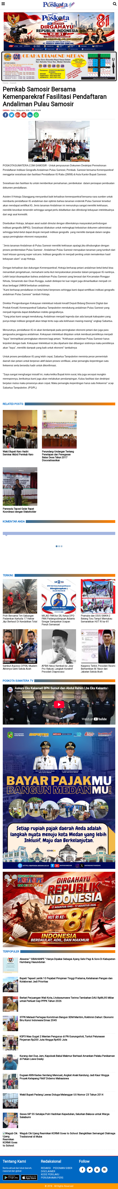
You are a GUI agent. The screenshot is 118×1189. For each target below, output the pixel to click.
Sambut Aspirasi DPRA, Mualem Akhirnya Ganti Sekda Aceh (20, 667)
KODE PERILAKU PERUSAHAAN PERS (52, 1176)
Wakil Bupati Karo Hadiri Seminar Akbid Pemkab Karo (18, 453)
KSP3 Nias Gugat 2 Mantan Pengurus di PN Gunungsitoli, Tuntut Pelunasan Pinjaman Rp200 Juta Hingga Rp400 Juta (62, 1038)
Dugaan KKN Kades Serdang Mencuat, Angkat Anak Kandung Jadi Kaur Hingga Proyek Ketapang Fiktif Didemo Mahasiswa (64, 1077)
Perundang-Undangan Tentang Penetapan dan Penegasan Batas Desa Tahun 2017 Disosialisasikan (58, 456)
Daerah (13, 83)
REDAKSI (46, 1168)
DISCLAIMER (48, 1171)
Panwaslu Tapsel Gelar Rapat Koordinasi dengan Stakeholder (19, 510)
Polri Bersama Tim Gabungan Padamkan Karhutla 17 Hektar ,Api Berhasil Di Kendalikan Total (20, 618)
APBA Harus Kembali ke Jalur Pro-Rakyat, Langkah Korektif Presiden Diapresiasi (57, 668)
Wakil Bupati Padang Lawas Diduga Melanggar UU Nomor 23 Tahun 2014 (61, 1094)
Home (5, 83)
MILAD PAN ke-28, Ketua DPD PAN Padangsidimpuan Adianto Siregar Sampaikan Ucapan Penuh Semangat (58, 620)
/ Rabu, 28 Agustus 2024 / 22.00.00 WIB (25, 110)
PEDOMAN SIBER (62, 1168)
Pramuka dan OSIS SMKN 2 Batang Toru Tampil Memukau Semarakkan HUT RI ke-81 (96, 618)
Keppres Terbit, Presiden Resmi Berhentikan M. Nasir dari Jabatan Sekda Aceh (98, 668)
